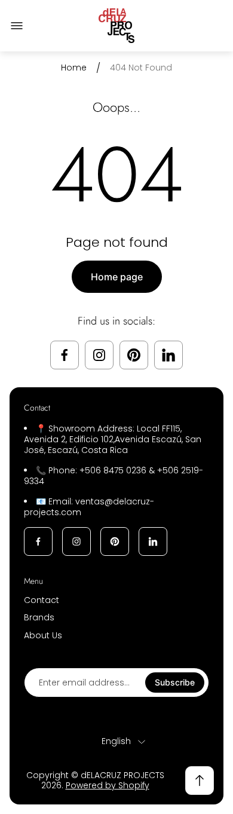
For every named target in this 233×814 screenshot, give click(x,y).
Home (74, 68)
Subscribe (175, 682)
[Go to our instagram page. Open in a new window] (99, 355)
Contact (41, 600)
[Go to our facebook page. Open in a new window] (64, 355)
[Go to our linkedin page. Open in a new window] (168, 355)
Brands (39, 617)
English (116, 741)
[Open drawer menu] (16, 25)
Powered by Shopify (107, 785)
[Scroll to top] (199, 780)
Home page (117, 277)
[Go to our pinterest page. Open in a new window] (133, 355)
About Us (43, 635)
